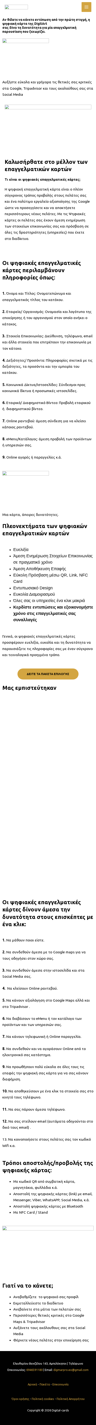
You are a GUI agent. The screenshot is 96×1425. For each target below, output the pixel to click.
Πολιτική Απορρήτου (71, 1398)
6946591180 (34, 1369)
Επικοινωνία (60, 1384)
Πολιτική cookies (43, 1398)
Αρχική (32, 1384)
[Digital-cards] (16, 7)
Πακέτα (45, 1384)
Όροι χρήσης (21, 1398)
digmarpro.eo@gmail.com (71, 1369)
